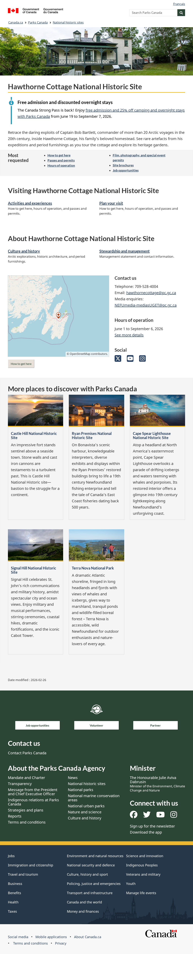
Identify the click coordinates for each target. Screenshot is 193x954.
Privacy (60, 943)
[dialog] (58, 316)
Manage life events (141, 893)
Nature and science (84, 812)
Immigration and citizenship (30, 865)
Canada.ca (15, 22)
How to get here (58, 155)
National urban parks (86, 805)
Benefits (14, 893)
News (73, 777)
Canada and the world (84, 902)
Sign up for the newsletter (152, 826)
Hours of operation (61, 165)
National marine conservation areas (93, 797)
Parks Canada (38, 22)
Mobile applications (51, 937)
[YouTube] (130, 359)
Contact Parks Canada (27, 752)
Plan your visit (111, 203)
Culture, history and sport (87, 874)
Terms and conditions (27, 822)
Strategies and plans (25, 810)
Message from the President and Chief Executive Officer (32, 791)
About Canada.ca (87, 937)
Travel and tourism (23, 874)
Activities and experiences (30, 203)
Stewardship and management (124, 251)
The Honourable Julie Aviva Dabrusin (157, 783)
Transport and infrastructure (90, 893)
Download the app (146, 832)
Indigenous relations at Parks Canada (33, 802)
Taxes (12, 911)
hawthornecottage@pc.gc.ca (151, 292)
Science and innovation (144, 856)
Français (179, 4)
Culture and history (24, 251)
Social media (18, 937)
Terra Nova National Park (93, 568)
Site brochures (123, 165)
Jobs (11, 856)
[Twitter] (118, 359)
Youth (131, 883)
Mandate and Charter (26, 777)
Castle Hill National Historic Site (34, 435)
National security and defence (91, 865)
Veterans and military (143, 874)
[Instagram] (142, 359)
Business (15, 883)
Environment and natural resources (95, 856)
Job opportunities (126, 170)
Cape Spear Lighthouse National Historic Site (152, 435)
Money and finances (83, 911)
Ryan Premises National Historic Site (92, 435)
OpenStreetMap (80, 354)
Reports (14, 816)
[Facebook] (133, 815)
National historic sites (68, 22)
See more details (129, 335)
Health (13, 902)
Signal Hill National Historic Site (33, 570)
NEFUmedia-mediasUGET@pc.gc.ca (146, 305)
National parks (80, 789)
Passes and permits (61, 160)
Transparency (20, 783)
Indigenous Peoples (142, 865)
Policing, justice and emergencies (94, 883)
